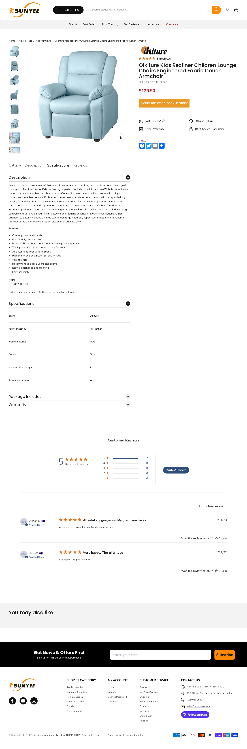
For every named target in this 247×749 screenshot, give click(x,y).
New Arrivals (153, 24)
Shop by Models (75, 711)
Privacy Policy (114, 735)
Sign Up (112, 692)
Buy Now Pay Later (149, 692)
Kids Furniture (43, 41)
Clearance (172, 24)
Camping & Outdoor (77, 692)
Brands (73, 24)
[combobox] (150, 10)
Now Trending (110, 24)
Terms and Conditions (134, 735)
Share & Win (146, 715)
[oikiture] (154, 51)
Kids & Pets (25, 41)
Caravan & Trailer (75, 701)
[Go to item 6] (14, 124)
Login (111, 687)
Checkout (112, 701)
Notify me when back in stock (164, 103)
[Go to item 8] (14, 153)
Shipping (144, 696)
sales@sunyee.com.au (198, 706)
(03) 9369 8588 (194, 699)
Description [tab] (34, 165)
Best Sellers (90, 24)
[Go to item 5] (14, 110)
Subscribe (224, 654)
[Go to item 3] (14, 81)
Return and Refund (149, 701)
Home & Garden (75, 696)
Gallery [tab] (15, 165)
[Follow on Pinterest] (34, 703)
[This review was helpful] (216, 538)
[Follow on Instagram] (23, 703)
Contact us (145, 706)
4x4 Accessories (75, 687)
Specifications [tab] (58, 165)
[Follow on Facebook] (12, 703)
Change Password (117, 696)
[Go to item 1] (14, 52)
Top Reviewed (132, 24)
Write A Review (176, 470)
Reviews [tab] (80, 165)
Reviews (144, 720)
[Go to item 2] (14, 66)
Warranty (144, 711)
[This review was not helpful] (223, 538)
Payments (145, 687)
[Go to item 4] (14, 95)
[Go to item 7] (14, 138)
